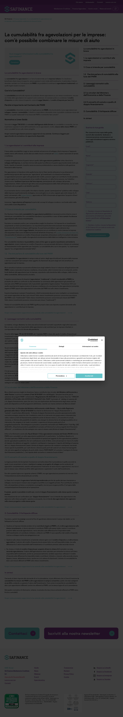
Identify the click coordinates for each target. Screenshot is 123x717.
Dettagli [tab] (61, 346)
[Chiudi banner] (102, 340)
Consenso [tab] (32, 346)
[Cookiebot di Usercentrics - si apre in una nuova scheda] (89, 340)
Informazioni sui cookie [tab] (90, 346)
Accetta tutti (89, 376)
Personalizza (60, 376)
